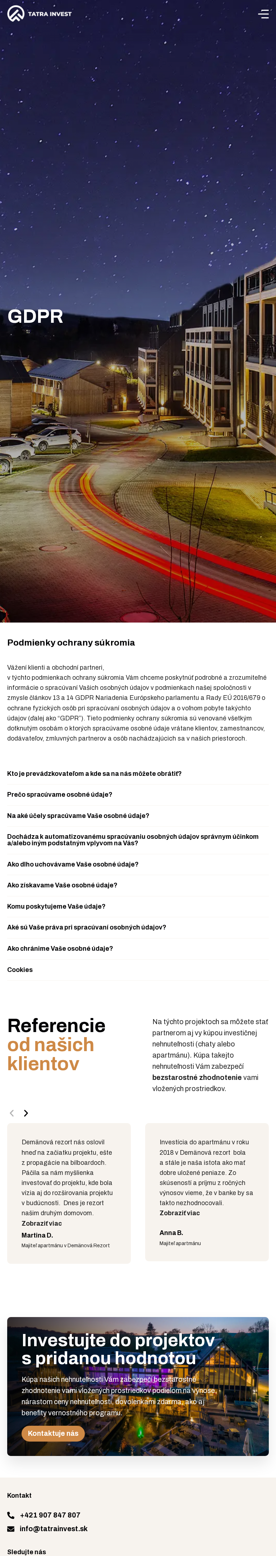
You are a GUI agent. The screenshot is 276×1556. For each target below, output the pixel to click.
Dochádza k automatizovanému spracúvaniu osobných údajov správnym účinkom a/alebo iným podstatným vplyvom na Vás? (133, 840)
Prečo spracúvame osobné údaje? (59, 794)
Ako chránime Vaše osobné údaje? (60, 948)
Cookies (20, 970)
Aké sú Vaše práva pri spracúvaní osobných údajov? (86, 927)
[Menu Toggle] (263, 14)
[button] (138, 774)
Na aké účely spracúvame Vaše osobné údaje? (78, 816)
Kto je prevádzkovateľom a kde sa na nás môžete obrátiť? (94, 773)
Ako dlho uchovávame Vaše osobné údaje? (73, 864)
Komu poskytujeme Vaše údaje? (56, 906)
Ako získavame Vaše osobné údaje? (62, 885)
